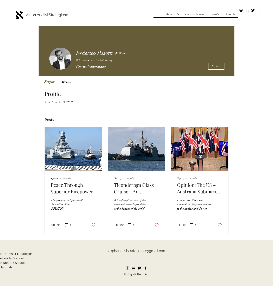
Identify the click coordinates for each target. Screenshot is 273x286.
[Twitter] (253, 10)
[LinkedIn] (247, 10)
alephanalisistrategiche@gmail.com (136, 251)
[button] (194, 14)
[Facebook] (259, 10)
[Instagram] (241, 10)
